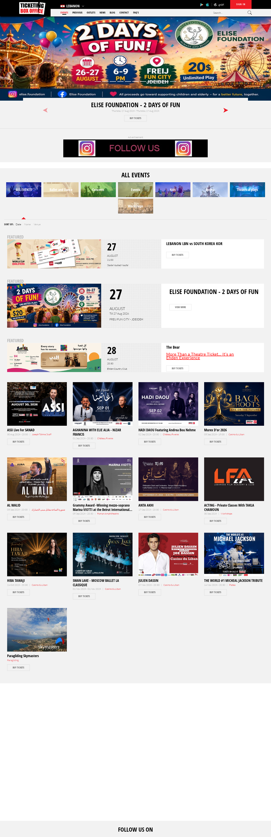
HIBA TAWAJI (16, 580)
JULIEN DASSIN (148, 580)
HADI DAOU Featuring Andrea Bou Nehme (167, 430)
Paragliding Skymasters (23, 655)
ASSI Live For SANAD (21, 430)
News (102, 12)
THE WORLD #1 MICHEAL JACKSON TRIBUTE (233, 580)
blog (112, 12)
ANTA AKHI (146, 505)
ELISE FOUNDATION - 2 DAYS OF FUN (135, 104)
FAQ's (136, 12)
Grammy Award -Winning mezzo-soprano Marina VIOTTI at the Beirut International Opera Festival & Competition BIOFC (101, 509)
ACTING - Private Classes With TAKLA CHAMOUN (229, 507)
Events (64, 12)
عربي (221, 4)
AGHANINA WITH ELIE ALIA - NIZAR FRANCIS (97, 432)
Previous (77, 12)
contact (124, 12)
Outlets (91, 12)
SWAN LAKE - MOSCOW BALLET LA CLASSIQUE (96, 582)
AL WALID (13, 505)
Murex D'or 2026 (215, 430)
